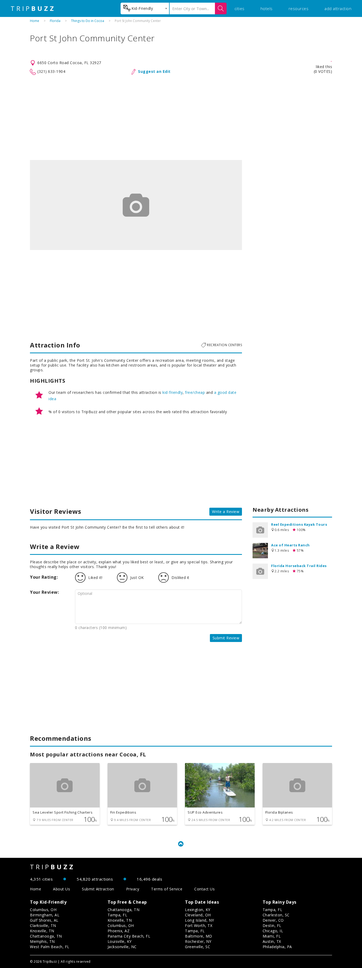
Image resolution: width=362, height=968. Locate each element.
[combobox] (145, 8)
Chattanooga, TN (46, 936)
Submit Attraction (98, 888)
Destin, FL (272, 925)
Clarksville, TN (43, 925)
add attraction (337, 8)
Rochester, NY (198, 941)
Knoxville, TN (42, 930)
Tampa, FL (117, 914)
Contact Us (204, 888)
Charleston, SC (276, 914)
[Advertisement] (181, 118)
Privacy (132, 888)
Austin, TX (272, 941)
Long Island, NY (199, 920)
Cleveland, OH (198, 914)
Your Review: (44, 592)
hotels (267, 8)
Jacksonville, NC (122, 946)
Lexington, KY (197, 909)
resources (299, 8)
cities (240, 8)
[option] (136, 205)
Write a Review (225, 511)
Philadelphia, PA (277, 946)
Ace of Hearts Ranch (290, 545)
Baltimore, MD (198, 936)
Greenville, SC (197, 946)
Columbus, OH (43, 909)
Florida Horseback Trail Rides (299, 565)
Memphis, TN (42, 941)
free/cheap (195, 392)
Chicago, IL (273, 930)
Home (34, 21)
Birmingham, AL (44, 914)
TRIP (33, 8)
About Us (61, 888)
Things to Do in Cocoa (87, 21)
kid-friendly (172, 392)
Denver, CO (273, 920)
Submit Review (226, 637)
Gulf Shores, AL (44, 920)
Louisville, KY (120, 941)
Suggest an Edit (154, 71)
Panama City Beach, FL (129, 936)
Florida (55, 21)
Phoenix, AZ (119, 930)
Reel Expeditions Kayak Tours (299, 524)
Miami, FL (272, 936)
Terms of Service (166, 888)
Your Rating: (44, 577)
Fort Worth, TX (198, 925)
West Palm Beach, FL (49, 946)
